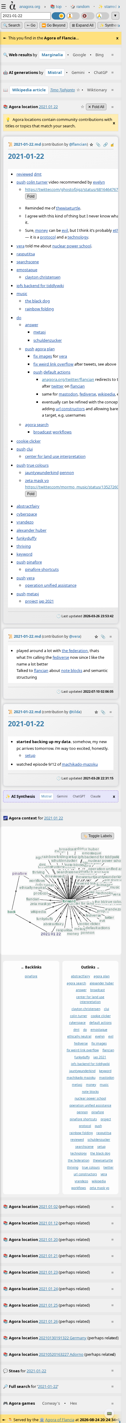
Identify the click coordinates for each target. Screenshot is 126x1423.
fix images (42, 356)
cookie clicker (29, 441)
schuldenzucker (47, 340)
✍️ (112, 144)
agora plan (45, 348)
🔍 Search (11, 25)
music (22, 293)
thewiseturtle (68, 207)
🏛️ (41, 1419)
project (31, 601)
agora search (37, 424)
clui (30, 449)
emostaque (27, 269)
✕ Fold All (96, 107)
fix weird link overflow (53, 364)
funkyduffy (27, 538)
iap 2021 (46, 601)
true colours (38, 465)
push (21, 181)
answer (31, 324)
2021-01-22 (36, 1371)
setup (30, 755)
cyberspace (27, 514)
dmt (38, 174)
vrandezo (25, 522)
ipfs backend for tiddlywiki (40, 285)
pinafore (34, 561)
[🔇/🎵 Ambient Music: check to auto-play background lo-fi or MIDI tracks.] (87, 16)
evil (65, 230)
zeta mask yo (37, 480)
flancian (77, 386)
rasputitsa (26, 253)
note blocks (71, 670)
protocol (48, 237)
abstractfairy (28, 506)
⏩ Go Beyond (53, 25)
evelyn (99, 181)
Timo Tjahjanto (62, 90)
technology (78, 237)
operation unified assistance (50, 585)
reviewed (25, 174)
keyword (24, 553)
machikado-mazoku (80, 764)
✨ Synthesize (111, 25)
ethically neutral (79, 1036)
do (19, 317)
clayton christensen (43, 276)
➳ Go (31, 25)
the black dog (37, 300)
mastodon (68, 393)
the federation (75, 650)
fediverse (88, 393)
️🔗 (105, 144)
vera (20, 245)
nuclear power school (71, 245)
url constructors (70, 408)
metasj (39, 332)
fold (31, 196)
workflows (62, 431)
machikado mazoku (81, 1078)
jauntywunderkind (42, 472)
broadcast (42, 431)
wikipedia (106, 393)
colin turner (37, 181)
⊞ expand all (83, 25)
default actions (56, 371)
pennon (67, 472)
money (41, 230)
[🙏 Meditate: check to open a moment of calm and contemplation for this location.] (102, 16)
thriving (24, 546)
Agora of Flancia (59, 1419)
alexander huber (31, 530)
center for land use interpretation (55, 456)
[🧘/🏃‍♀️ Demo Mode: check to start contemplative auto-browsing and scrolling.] (73, 16)
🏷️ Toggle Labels (97, 836)
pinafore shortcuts (42, 569)
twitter (57, 386)
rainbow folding (39, 309)
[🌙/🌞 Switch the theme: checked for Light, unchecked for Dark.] (58, 16)
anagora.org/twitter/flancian (68, 379)
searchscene (28, 261)
